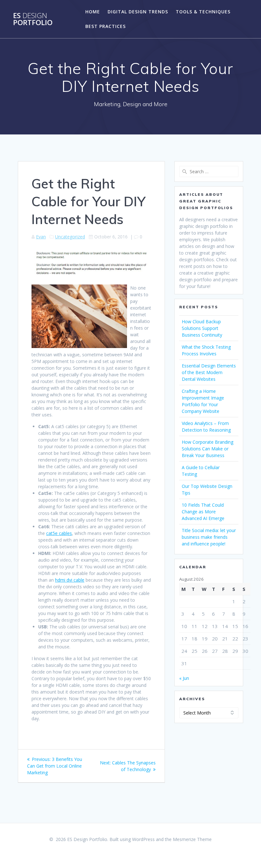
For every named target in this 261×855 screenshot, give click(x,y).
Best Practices (105, 26)
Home (92, 12)
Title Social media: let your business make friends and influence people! (209, 537)
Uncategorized (70, 237)
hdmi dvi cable (69, 580)
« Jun (184, 678)
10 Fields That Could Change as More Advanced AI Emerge (203, 511)
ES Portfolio (33, 19)
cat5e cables (59, 533)
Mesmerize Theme (192, 839)
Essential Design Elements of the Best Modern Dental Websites (209, 372)
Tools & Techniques (203, 12)
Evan (41, 237)
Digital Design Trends (138, 12)
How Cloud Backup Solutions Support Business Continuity (202, 328)
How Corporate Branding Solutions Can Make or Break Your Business (207, 448)
